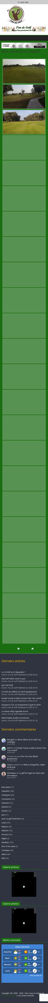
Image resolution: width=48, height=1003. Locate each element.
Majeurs (4, 826)
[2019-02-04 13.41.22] (19, 874)
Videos (4, 854)
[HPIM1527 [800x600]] (19, 911)
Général (4, 807)
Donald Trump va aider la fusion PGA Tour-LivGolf (21, 698)
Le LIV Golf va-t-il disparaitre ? (13, 672)
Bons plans (5, 787)
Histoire (4, 811)
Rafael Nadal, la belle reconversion (15, 718)
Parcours (5, 834)
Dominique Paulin (8, 995)
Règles (4, 838)
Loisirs (4, 822)
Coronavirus (6, 799)
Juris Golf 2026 (7, 685)
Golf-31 (10, 748)
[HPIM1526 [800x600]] (29, 911)
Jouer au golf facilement (11, 819)
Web (3, 858)
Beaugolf (10, 739)
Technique (5, 850)
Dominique (11, 773)
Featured (5, 803)
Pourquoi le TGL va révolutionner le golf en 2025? (21, 705)
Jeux (3, 815)
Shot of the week (8, 846)
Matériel (4, 830)
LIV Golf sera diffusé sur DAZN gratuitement (19, 692)
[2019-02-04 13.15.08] (29, 874)
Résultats (5, 842)
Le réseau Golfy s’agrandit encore (14, 711)
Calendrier (5, 791)
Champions (5, 795)
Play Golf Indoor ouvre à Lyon (13, 678)
